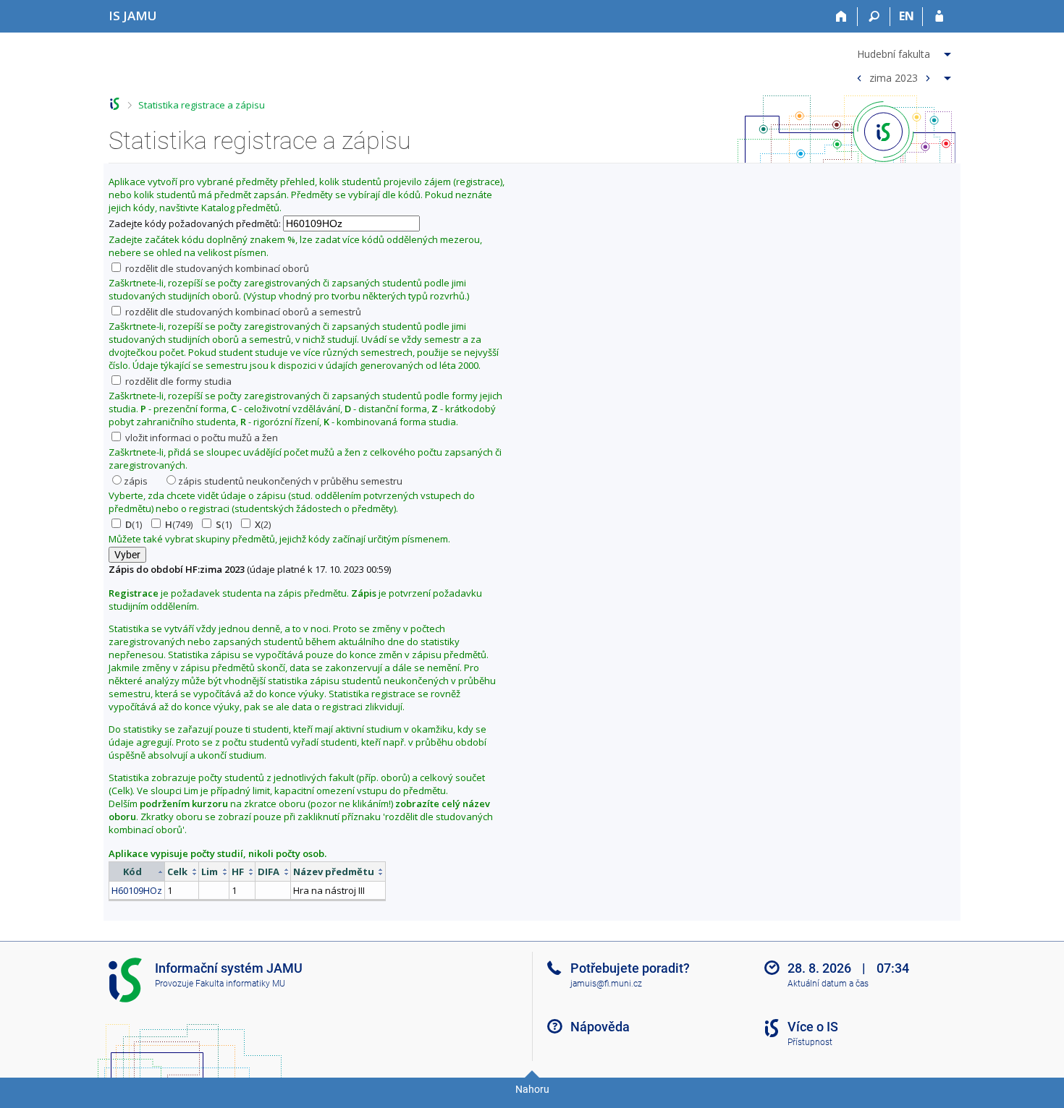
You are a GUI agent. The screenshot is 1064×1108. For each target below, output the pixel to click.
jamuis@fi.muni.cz (606, 984)
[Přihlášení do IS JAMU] (939, 16)
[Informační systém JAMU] (115, 104)
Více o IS (813, 1026)
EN (906, 16)
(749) (179, 524)
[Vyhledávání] (874, 16)
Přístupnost (810, 1042)
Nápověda (600, 1026)
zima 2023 (893, 77)
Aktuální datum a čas (828, 984)
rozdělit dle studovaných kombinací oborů (216, 268)
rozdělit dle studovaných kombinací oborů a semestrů (242, 311)
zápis (136, 480)
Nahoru (532, 1089)
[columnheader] (137, 872)
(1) (133, 524)
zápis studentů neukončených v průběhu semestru (290, 480)
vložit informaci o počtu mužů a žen (200, 437)
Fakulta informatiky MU (240, 984)
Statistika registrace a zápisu (201, 104)
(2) (263, 524)
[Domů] (841, 16)
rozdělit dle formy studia (177, 381)
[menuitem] (902, 51)
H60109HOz (136, 890)
